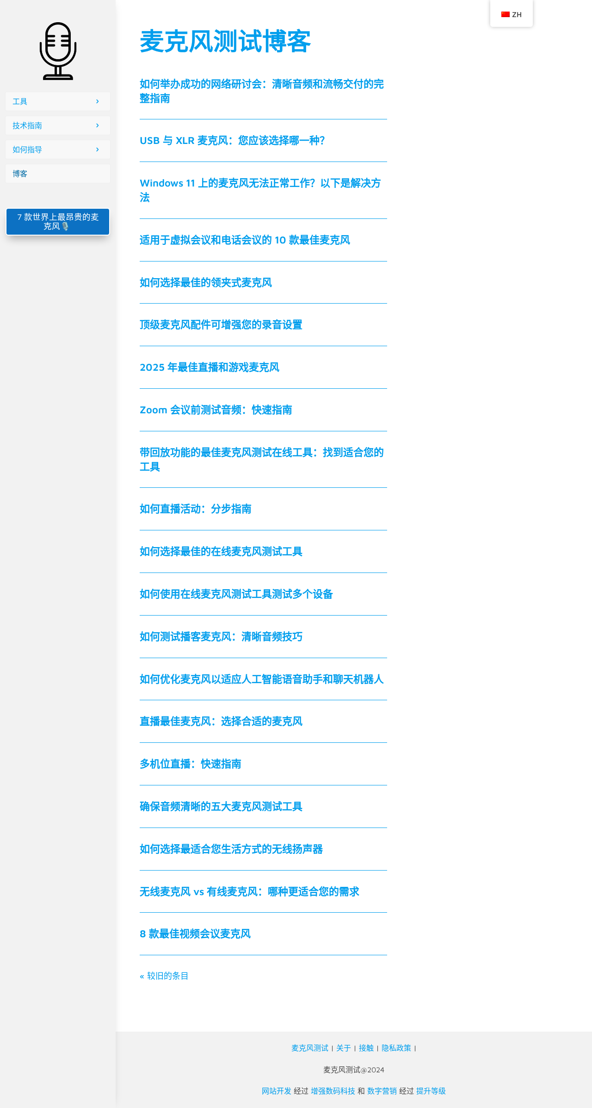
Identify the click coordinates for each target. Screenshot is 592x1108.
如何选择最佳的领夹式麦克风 (206, 282)
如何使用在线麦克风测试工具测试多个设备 (236, 594)
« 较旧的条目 (164, 976)
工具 (19, 101)
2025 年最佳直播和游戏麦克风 (209, 367)
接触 (366, 1048)
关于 (343, 1048)
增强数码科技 (333, 1091)
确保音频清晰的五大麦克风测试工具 (221, 806)
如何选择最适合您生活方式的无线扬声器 (231, 849)
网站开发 (276, 1091)
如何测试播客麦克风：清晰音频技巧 (221, 636)
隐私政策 (396, 1048)
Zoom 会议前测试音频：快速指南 (216, 410)
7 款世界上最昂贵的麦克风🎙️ (58, 221)
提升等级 (431, 1091)
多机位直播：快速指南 (190, 764)
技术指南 (27, 125)
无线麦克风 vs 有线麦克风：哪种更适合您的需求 (249, 891)
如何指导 (27, 149)
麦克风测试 (309, 1048)
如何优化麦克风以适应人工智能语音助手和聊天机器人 (262, 679)
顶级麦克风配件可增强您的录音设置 (221, 324)
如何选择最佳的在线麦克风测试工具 (221, 551)
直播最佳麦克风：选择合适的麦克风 (221, 721)
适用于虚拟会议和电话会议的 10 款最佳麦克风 (245, 240)
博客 (19, 173)
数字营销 (382, 1091)
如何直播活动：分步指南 (196, 509)
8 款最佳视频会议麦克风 (195, 933)
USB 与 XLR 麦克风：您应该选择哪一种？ (235, 140)
